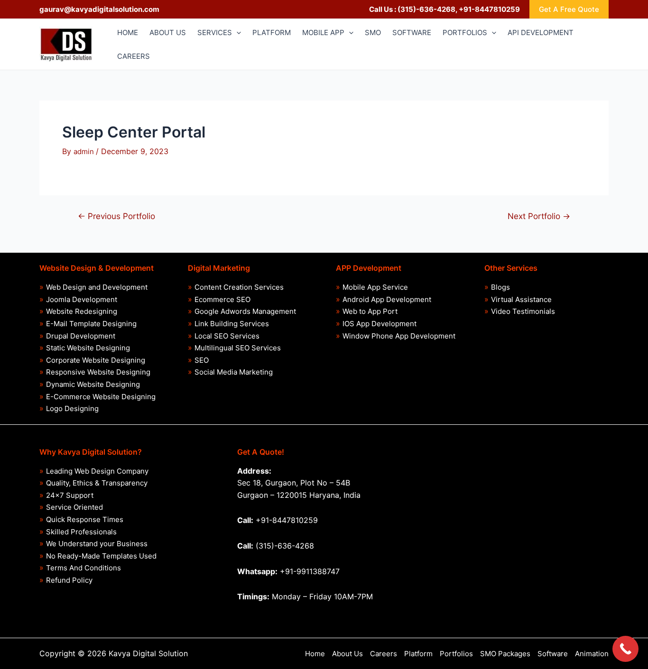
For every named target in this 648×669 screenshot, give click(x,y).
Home (315, 653)
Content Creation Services (239, 287)
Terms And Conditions (83, 567)
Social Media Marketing (233, 371)
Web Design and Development (97, 287)
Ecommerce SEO (222, 299)
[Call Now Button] (625, 649)
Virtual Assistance (521, 299)
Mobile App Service (375, 287)
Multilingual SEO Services (237, 347)
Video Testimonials (523, 311)
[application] (236, 33)
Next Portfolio (539, 216)
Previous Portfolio (116, 216)
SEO (201, 360)
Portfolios (456, 653)
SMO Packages (505, 653)
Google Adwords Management (245, 311)
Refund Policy (69, 580)
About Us (347, 653)
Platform (418, 653)
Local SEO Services (226, 335)
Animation (592, 653)
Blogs (500, 287)
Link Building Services (231, 323)
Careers (383, 653)
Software (552, 653)
